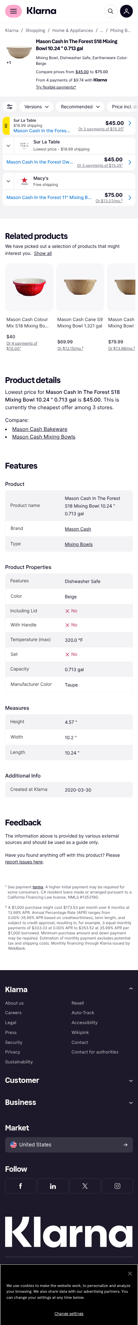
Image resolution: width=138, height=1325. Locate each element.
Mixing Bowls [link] (121, 30)
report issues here (24, 861)
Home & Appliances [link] (72, 30)
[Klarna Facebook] (20, 1186)
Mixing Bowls (79, 544)
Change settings (69, 1314)
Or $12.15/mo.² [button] (70, 348)
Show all (43, 253)
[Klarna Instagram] (117, 1186)
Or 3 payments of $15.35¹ (101, 128)
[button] (19, 52)
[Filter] (10, 107)
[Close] (130, 1274)
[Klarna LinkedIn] (53, 1186)
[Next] (123, 305)
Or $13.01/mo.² (109, 200)
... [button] (101, 30)
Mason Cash (78, 529)
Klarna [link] (11, 30)
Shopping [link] (35, 30)
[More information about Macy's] (8, 181)
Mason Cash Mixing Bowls (43, 436)
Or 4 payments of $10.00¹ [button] (21, 346)
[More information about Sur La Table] (8, 146)
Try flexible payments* (56, 87)
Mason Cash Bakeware (39, 429)
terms (37, 887)
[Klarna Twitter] (85, 1186)
